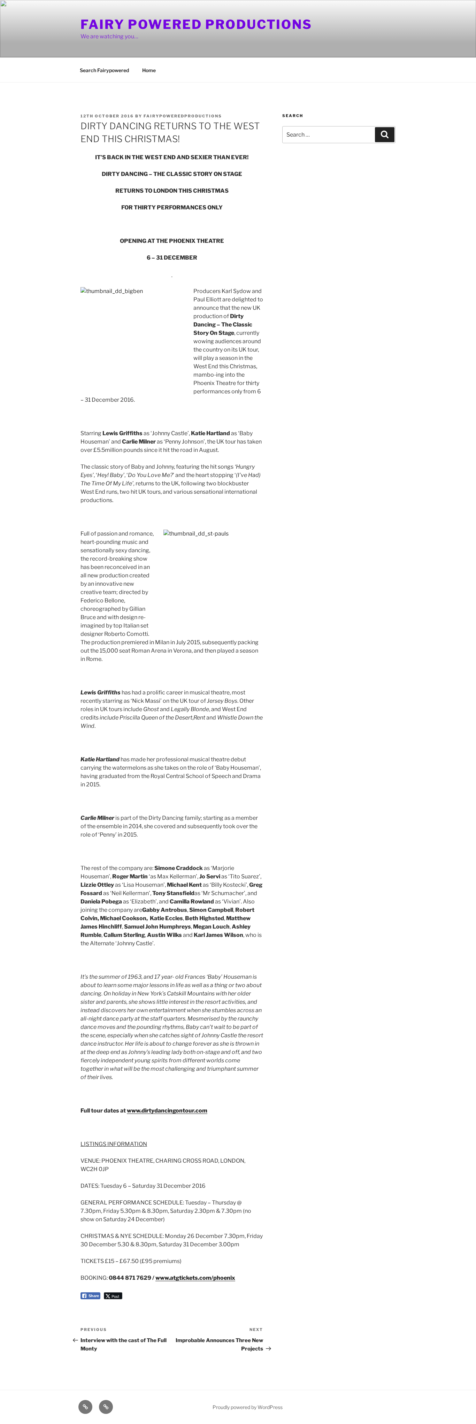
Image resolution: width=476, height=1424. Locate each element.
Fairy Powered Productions (196, 24)
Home (149, 70)
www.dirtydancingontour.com (167, 1110)
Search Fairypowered (104, 70)
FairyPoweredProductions (183, 116)
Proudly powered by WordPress (248, 1407)
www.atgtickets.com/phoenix (195, 1278)
